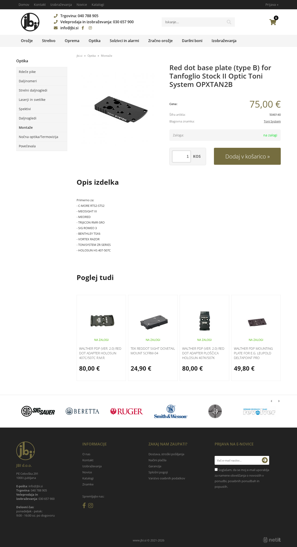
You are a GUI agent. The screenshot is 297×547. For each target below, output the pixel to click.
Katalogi (98, 4)
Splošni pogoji (158, 472)
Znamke (88, 484)
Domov (24, 4)
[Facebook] (82, 27)
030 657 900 (123, 21)
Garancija (154, 466)
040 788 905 (88, 15)
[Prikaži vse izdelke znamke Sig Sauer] (38, 411)
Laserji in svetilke (32, 99)
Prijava (271, 4)
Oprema (72, 40)
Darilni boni (192, 40)
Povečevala (27, 146)
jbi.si (79, 56)
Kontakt (40, 4)
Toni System (272, 121)
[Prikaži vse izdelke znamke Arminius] (259, 411)
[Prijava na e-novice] (264, 460)
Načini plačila (157, 460)
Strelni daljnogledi (33, 90)
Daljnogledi (27, 118)
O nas (86, 454)
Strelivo (48, 40)
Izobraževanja (61, 4)
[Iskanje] (229, 23)
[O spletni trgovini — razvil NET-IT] (272, 540)
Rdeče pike (27, 71)
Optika (94, 40)
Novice (82, 4)
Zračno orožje (160, 40)
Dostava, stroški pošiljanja (166, 454)
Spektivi (25, 109)
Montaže (26, 127)
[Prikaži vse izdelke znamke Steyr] (215, 411)
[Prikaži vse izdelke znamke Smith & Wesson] (171, 411)
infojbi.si (69, 27)
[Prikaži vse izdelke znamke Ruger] (126, 411)
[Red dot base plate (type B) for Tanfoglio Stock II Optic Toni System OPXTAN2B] (118, 109)
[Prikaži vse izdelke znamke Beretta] (82, 411)
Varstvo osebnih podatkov (166, 478)
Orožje (27, 40)
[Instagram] (90, 27)
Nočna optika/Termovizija (38, 137)
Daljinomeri (28, 81)
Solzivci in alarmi (124, 40)
